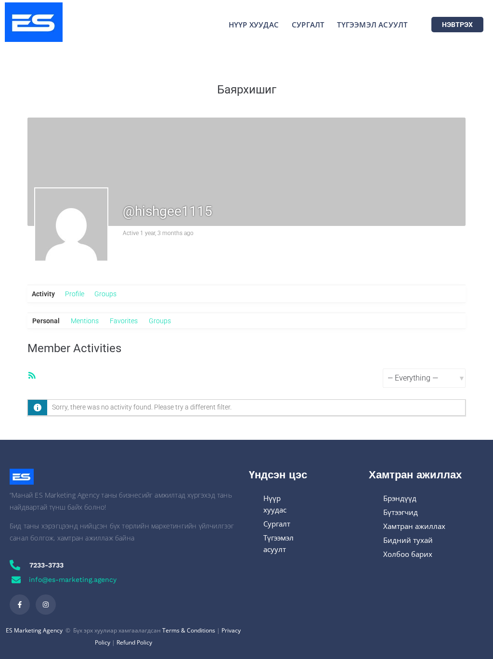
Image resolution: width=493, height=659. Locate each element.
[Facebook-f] (20, 604)
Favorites (124, 321)
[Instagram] (46, 604)
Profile (74, 294)
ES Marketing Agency (34, 630)
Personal (46, 321)
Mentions (85, 321)
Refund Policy (134, 642)
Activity (43, 294)
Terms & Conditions (188, 630)
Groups (105, 294)
